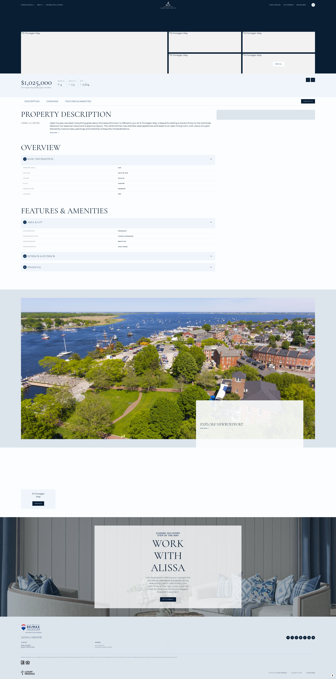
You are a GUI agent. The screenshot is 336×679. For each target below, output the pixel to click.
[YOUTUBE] (300, 637)
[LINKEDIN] (296, 637)
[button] (308, 101)
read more (203, 428)
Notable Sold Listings (54, 5)
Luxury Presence (281, 672)
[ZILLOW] (309, 637)
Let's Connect (288, 5)
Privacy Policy (311, 672)
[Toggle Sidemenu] (313, 5)
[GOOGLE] (313, 637)
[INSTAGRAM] (292, 637)
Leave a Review (275, 5)
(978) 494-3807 (301, 5)
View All (278, 64)
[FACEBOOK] (288, 637)
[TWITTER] (305, 637)
